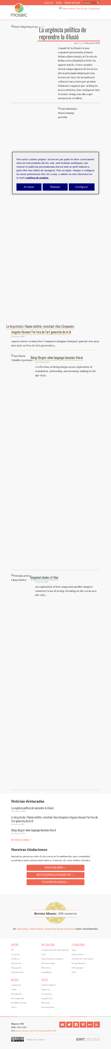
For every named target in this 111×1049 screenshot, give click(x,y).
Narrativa (45, 967)
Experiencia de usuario (52, 958)
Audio (14, 989)
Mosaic (81, 43)
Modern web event (72, 2)
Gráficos (15, 958)
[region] (55, 173)
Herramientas (17, 998)
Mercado (45, 1002)
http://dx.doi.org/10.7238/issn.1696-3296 (36, 1030)
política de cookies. (38, 177)
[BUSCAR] (97, 2)
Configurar (81, 187)
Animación (16, 985)
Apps (74, 950)
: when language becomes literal (56, 357)
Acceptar (29, 187)
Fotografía (16, 994)
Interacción (47, 945)
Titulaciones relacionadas (54, 882)
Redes (44, 980)
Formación (46, 994)
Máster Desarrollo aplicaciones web (54, 874)
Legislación (46, 998)
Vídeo (14, 1007)
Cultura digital (48, 985)
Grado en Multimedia (54, 867)
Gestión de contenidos (82, 958)
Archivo (59, 2)
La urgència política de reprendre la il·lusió (62, 33)
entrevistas (36, 928)
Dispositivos (78, 954)
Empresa (45, 989)
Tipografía (16, 967)
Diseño (14, 945)
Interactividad (48, 963)
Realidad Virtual (18, 1002)
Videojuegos (78, 967)
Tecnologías (78, 945)
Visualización (17, 972)
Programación (78, 963)
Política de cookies (35, 1039)
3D (12, 950)
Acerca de (49, 2)
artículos (22, 928)
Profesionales (48, 1007)
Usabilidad (46, 972)
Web (74, 972)
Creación (15, 954)
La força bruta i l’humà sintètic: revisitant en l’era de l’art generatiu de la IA (54, 819)
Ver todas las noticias (20, 839)
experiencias (53, 928)
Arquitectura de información (55, 950)
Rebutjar (55, 187)
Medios (15, 980)
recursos (69, 928)
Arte (43, 954)
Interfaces (16, 963)
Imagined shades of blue (44, 577)
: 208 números (55, 913)
